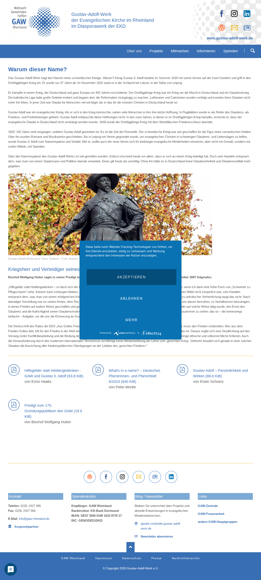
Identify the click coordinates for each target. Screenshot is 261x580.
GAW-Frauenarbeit (211, 513)
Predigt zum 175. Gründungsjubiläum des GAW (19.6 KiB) (53, 411)
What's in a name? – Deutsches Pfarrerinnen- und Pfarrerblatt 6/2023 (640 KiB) (134, 376)
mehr (131, 320)
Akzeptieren (131, 277)
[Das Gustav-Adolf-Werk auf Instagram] (234, 13)
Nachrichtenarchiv (186, 558)
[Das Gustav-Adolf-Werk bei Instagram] (122, 477)
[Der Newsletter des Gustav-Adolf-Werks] (247, 27)
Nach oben (130, 547)
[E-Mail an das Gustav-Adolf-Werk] (234, 27)
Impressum (103, 558)
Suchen (252, 51)
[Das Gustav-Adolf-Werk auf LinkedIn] (247, 13)
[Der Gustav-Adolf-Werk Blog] (221, 27)
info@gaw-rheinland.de (34, 518)
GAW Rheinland (73, 558)
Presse (156, 558)
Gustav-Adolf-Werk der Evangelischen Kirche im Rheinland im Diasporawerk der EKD (112, 20)
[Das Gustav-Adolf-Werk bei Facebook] (221, 13)
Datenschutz (131, 558)
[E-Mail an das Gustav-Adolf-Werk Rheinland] (139, 477)
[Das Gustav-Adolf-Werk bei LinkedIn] (171, 477)
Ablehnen (131, 298)
